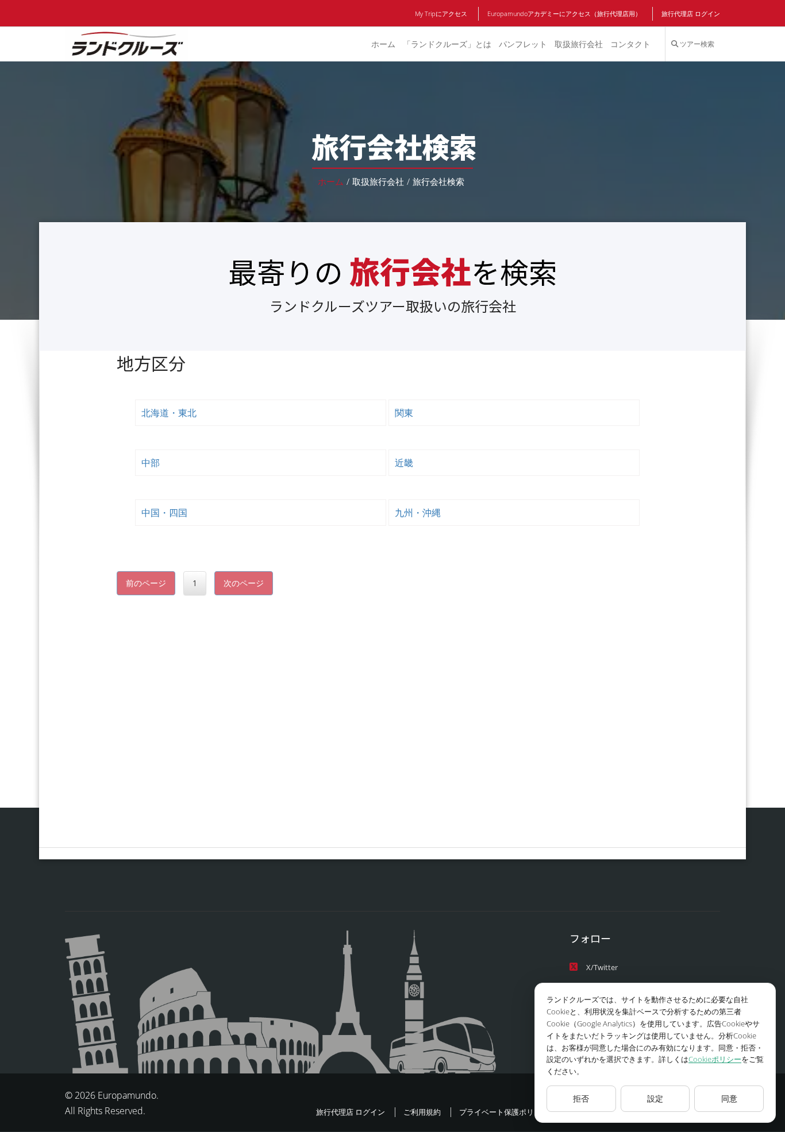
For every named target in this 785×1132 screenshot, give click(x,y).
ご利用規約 (422, 1112)
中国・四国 (164, 512)
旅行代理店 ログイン (690, 13)
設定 (655, 1098)
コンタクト (630, 43)
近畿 (404, 462)
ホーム (383, 43)
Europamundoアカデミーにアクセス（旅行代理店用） (564, 13)
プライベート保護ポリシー (504, 1112)
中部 (150, 462)
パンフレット (523, 43)
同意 (729, 1098)
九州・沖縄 (418, 512)
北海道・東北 (169, 412)
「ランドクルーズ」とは (447, 43)
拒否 (581, 1098)
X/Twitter (602, 967)
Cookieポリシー (714, 1059)
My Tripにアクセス (441, 13)
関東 (404, 412)
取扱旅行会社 (579, 43)
